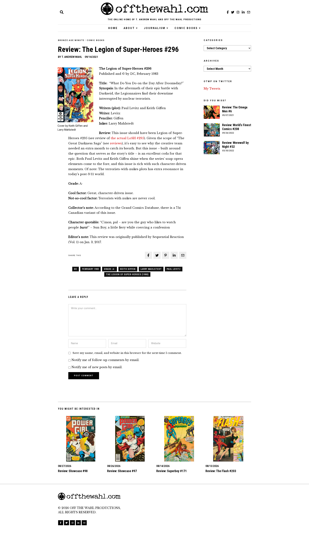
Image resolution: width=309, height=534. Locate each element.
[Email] (248, 12)
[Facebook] (228, 12)
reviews (116, 143)
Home (113, 28)
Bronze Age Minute (71, 40)
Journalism (154, 28)
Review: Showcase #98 (73, 471)
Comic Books (186, 28)
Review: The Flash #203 (220, 471)
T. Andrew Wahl (72, 56)
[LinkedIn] (243, 12)
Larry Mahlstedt (151, 269)
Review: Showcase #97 (122, 471)
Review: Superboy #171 (171, 471)
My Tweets (212, 88)
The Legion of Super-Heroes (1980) (127, 274)
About (129, 28)
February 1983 (90, 269)
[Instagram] (238, 12)
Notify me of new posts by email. (97, 367)
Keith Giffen (128, 269)
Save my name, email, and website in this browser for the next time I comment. (127, 353)
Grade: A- (109, 269)
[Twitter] (232, 12)
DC (75, 269)
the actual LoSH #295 (127, 138)
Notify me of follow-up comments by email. (105, 360)
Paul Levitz (174, 269)
